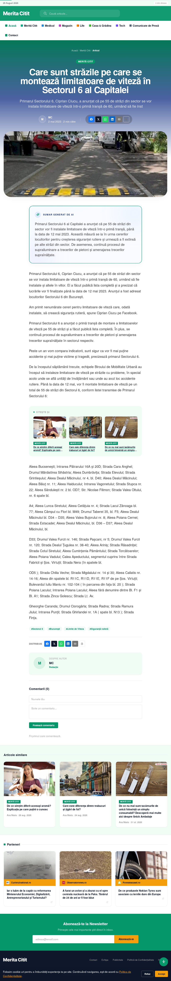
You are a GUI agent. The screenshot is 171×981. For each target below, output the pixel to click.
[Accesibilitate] (163, 961)
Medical (49, 25)
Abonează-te (126, 939)
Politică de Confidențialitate (140, 959)
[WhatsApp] (105, 119)
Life (82, 25)
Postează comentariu (43, 725)
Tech (122, 25)
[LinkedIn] (112, 119)
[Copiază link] (126, 119)
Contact (13, 35)
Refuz (147, 973)
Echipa (105, 959)
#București (54, 628)
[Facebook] (91, 119)
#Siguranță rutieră (99, 628)
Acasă (12, 25)
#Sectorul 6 (37, 628)
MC (50, 117)
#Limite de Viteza (75, 628)
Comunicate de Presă (146, 25)
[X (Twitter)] (98, 119)
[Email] (119, 119)
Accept (161, 973)
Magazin (67, 25)
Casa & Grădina (101, 25)
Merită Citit (30, 25)
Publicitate (118, 959)
